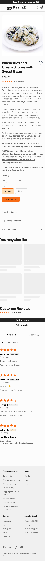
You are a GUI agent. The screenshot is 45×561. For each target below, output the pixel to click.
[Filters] (2, 342)
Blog (26, 480)
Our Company (29, 476)
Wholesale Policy (9, 484)
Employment (29, 484)
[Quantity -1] (4, 180)
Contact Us (7, 476)
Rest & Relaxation (31, 533)
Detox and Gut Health (32, 521)
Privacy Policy (8, 488)
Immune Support (31, 529)
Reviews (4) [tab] (11, 335)
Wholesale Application (11, 480)
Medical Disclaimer (10, 502)
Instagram (7, 529)
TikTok (5, 533)
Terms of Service (9, 499)
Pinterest (6, 537)
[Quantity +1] (19, 180)
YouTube (6, 525)
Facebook (7, 521)
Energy (27, 525)
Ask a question (22, 325)
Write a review (22, 320)
